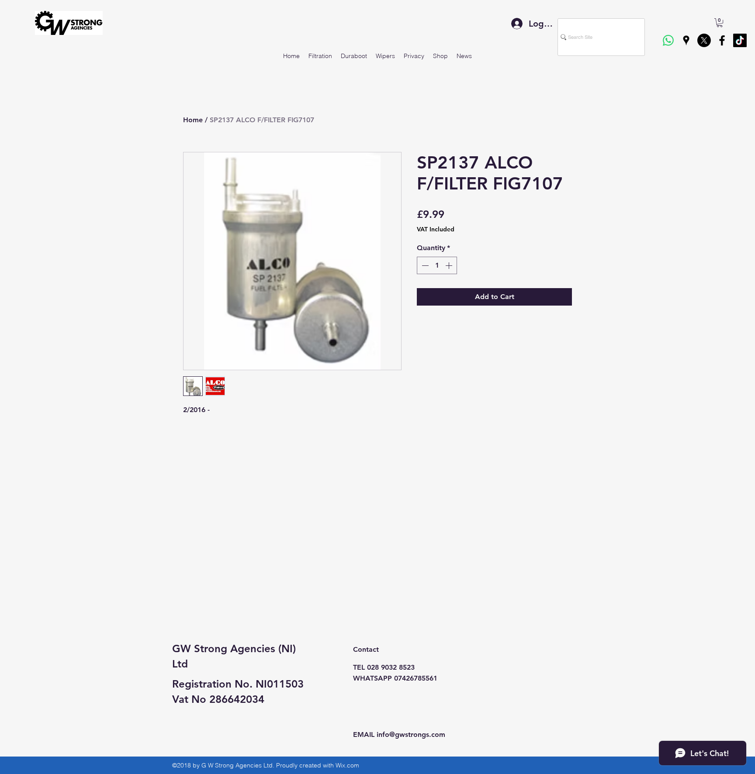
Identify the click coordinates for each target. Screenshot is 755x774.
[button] (719, 22)
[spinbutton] (436, 265)
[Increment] (449, 265)
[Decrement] (424, 265)
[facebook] (722, 40)
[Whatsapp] (668, 40)
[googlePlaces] (686, 40)
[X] (704, 40)
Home (193, 120)
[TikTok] (740, 40)
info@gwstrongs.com (411, 734)
